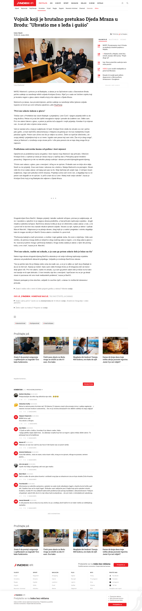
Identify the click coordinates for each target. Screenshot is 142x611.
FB (16, 485)
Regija (55, 8)
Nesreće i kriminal (71, 8)
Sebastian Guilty (24, 404)
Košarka (35, 588)
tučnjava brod (34, 323)
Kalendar (90, 8)
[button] (16, 345)
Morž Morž (22, 474)
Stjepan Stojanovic (25, 416)
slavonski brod (20, 323)
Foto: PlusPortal (19, 85)
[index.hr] (25, 3)
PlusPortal (58, 105)
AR (16, 453)
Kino (91, 582)
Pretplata (43, 3)
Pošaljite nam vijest (115, 588)
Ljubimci (54, 582)
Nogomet (36, 575)
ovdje (63, 301)
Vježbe (73, 585)
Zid (51, 3)
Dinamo (35, 579)
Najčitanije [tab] (114, 39)
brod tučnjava (48, 323)
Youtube (115, 579)
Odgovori (74, 588)
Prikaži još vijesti (112, 85)
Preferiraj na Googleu (120, 34)
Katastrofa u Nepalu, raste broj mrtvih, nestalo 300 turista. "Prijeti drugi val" (114, 56)
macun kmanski (24, 500)
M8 (16, 443)
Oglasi (83, 3)
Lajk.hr (73, 582)
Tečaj (92, 575)
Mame (54, 588)
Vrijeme (92, 585)
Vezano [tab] (123, 39)
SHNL (35, 585)
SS (16, 417)
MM (15, 475)
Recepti (73, 579)
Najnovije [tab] (103, 39)
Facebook (115, 575)
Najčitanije (33, 8)
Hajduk (35, 582)
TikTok (114, 585)
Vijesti (58, 3)
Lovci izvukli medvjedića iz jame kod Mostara (114, 70)
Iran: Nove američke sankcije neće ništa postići (115, 63)
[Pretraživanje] (126, 3)
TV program (93, 579)
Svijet (49, 8)
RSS (91, 588)
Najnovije (24, 8)
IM (16, 429)
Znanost (82, 8)
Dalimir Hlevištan (24, 394)
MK (16, 501)
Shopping (55, 575)
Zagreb (61, 8)
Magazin (55, 572)
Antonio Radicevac (25, 452)
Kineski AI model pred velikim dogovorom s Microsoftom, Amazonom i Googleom (113, 77)
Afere (96, 8)
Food (53, 585)
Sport (66, 3)
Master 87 (22, 442)
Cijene (92, 3)
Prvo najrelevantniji (34, 389)
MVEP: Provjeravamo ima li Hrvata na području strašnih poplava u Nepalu (115, 47)
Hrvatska (42, 8)
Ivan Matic (22, 428)
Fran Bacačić (23, 483)
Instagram (115, 582)
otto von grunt (23, 464)
